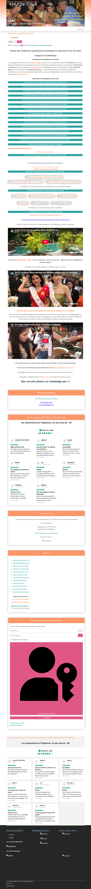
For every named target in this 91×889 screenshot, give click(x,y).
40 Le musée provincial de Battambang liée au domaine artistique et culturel (45, 122)
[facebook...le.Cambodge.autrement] (43, 834)
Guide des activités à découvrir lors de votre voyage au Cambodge (45, 190)
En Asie (12, 835)
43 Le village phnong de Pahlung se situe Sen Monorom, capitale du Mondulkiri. (45, 135)
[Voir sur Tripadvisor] (12, 441)
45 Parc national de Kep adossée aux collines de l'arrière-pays (45, 144)
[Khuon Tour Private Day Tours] (11, 846)
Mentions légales (10, 886)
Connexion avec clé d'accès (46, 714)
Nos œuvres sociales (20, 589)
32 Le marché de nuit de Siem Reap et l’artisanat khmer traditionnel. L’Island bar (45, 86)
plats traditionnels (21, 74)
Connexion (46, 718)
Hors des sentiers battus (21, 577)
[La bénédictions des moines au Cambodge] (43, 195)
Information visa (18, 583)
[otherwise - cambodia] (37, 399)
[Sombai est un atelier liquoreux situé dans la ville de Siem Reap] (24, 202)
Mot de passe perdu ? (17, 723)
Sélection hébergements (21, 602)
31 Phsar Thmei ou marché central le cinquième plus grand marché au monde (45, 82)
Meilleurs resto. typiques (20, 606)
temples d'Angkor (35, 62)
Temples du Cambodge (21, 592)
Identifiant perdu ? (16, 725)
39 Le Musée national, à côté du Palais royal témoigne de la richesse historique (45, 117)
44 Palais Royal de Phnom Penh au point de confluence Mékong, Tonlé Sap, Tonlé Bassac (45, 140)
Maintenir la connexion (20, 640)
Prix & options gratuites (21, 599)
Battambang (35, 67)
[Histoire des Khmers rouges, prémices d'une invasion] (26, 180)
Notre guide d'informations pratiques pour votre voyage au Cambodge (45, 171)
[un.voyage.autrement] (46, 541)
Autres (12, 837)
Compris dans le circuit (20, 572)
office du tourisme (46, 377)
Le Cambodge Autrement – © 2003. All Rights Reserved (19, 881)
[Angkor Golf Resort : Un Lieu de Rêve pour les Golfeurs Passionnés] (68, 195)
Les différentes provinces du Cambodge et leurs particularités (45, 211)
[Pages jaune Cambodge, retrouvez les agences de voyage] (46, 533)
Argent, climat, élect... (20, 586)
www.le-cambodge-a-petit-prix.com (63, 367)
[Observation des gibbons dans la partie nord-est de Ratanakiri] (62, 202)
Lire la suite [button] (40, 457)
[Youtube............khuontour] (44, 838)
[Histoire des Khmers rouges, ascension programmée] (64, 180)
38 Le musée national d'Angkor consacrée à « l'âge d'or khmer (45, 113)
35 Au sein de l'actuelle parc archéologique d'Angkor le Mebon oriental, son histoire (45, 100)
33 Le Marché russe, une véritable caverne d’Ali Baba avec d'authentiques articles (45, 91)
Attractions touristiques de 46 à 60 (19, 148)
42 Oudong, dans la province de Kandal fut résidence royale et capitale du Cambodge (45, 131)
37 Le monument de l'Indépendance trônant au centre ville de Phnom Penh (45, 109)
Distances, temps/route (21, 569)
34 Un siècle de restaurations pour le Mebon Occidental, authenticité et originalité (45, 95)
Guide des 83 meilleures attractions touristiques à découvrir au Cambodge (45, 155)
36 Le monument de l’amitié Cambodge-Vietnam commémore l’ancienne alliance (45, 104)
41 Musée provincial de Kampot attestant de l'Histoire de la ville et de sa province (45, 126)
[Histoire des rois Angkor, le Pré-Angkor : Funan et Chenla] (45, 176)
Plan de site (9, 883)
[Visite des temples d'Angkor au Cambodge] (20, 195)
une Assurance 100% (23, 260)
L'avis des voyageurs (20, 580)
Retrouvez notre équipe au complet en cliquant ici (45, 215)
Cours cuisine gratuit (20, 575)
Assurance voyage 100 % (21, 560)
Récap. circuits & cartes (21, 566)
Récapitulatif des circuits (21, 563)
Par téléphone (47, 523)
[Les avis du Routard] (9, 855)
